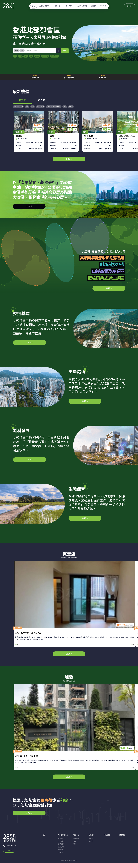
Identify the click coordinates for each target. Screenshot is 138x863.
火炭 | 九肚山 (40, 106)
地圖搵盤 (94, 6)
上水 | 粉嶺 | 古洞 (18, 106)
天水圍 (37, 56)
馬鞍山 (71, 106)
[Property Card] (74, 604)
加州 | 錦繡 (45, 56)
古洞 (25, 56)
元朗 (31, 56)
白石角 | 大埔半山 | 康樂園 (53, 106)
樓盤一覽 (57, 6)
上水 (15, 56)
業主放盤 (103, 6)
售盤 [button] (16, 50)
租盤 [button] (22, 50)
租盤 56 (37, 129)
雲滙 (63, 131)
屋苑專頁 (69, 6)
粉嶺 (20, 56)
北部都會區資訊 (82, 6)
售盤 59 (37, 125)
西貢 (65, 106)
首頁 (33, 6)
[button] (58, 50)
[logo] (9, 6)
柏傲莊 (28, 131)
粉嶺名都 (97, 131)
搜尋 (64, 50)
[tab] (16, 50)
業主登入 (129, 6)
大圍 (27, 106)
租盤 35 (72, 129)
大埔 (32, 106)
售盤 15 (106, 125)
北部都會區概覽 (44, 6)
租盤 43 (106, 129)
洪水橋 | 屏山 (54, 56)
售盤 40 (72, 125)
